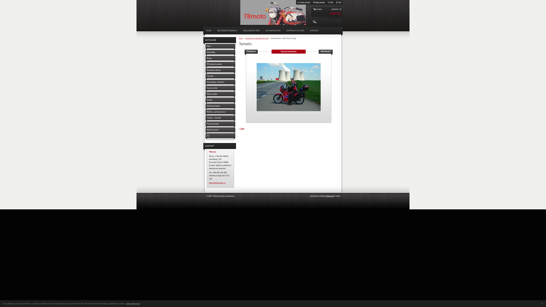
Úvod (241, 38)
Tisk (339, 2)
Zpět (242, 129)
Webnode (329, 196)
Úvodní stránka (305, 2)
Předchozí (251, 51)
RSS (331, 2)
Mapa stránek (320, 2)
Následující (326, 51)
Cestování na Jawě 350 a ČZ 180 (256, 38)
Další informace (133, 303)
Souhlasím (542, 303)
